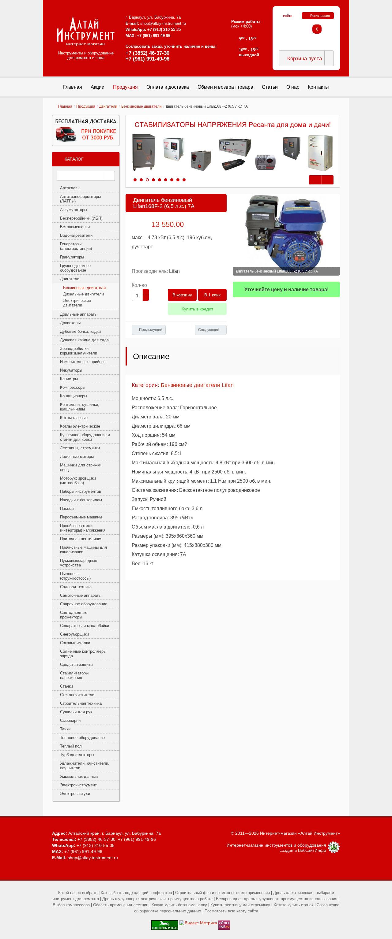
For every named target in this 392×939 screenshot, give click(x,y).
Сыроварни (70, 720)
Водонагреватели (76, 235)
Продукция (85, 106)
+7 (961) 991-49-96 (147, 59)
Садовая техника (76, 587)
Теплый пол (71, 746)
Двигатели (108, 106)
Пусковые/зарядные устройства (78, 562)
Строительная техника (81, 703)
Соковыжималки (75, 642)
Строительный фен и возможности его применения (222, 892)
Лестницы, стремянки (80, 448)
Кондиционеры (73, 396)
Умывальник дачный (79, 776)
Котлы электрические (80, 426)
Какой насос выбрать (77, 892)
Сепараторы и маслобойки (84, 625)
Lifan (174, 271)
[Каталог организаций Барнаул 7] (164, 922)
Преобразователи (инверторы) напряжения (82, 528)
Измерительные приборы (83, 361)
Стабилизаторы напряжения (74, 675)
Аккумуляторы (73, 209)
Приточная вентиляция (81, 538)
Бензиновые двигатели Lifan (197, 385)
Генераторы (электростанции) (76, 246)
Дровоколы (70, 323)
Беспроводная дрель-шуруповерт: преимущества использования (276, 898)
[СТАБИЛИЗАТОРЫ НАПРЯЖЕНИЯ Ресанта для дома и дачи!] (233, 146)
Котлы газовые (74, 417)
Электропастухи (75, 793)
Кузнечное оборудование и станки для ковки (85, 437)
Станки (66, 686)
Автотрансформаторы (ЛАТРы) (80, 198)
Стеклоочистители (77, 694)
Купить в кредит (197, 308)
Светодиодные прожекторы (73, 614)
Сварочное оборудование (83, 604)
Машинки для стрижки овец (80, 467)
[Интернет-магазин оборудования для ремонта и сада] (85, 31)
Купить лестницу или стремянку (240, 905)
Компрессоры (72, 387)
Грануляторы (72, 257)
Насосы (67, 508)
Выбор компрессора (71, 905)
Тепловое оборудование (82, 737)
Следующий (208, 330)
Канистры (69, 379)
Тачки (65, 729)
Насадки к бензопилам (81, 500)
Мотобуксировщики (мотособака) (78, 480)
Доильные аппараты (78, 314)
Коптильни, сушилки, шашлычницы (79, 406)
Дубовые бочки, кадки (80, 331)
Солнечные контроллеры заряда (83, 653)
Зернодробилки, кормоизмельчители (78, 350)
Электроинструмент (78, 785)
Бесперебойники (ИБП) (81, 218)
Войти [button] (287, 16)
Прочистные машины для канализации (83, 549)
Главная (65, 106)
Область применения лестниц (120, 905)
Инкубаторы (71, 370)
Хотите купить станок (293, 905)
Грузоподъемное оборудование (75, 268)
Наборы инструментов (80, 491)
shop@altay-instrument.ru (163, 23)
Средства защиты (76, 664)
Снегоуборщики (74, 634)
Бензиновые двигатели (141, 106)
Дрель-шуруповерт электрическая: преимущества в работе (157, 898)
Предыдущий (150, 330)
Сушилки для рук (76, 712)
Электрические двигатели (77, 302)
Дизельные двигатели (83, 294)
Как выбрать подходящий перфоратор (136, 892)
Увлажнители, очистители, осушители (84, 765)
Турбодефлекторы (77, 754)
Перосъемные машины (81, 517)
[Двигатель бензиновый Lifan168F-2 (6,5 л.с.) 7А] (286, 235)
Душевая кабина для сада (84, 340)
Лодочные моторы (77, 456)
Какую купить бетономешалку (179, 905)
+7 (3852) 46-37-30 (147, 53)
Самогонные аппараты (80, 595)
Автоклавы (70, 188)
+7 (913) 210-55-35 (164, 29)
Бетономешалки (75, 227)
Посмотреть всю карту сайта (231, 911)
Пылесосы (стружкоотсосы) (75, 576)
